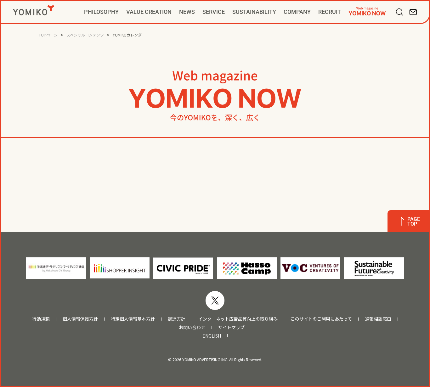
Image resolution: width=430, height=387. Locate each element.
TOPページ (48, 34)
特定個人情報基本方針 (133, 319)
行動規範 (41, 319)
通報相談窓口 (378, 319)
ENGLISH (211, 336)
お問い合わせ (192, 327)
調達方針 (176, 319)
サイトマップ (231, 327)
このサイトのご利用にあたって (321, 319)
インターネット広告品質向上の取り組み (238, 319)
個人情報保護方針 (80, 319)
